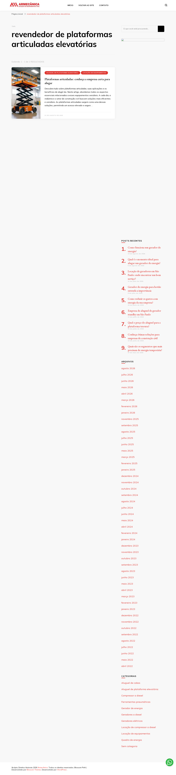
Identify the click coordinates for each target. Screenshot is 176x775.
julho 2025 (127, 438)
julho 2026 (127, 374)
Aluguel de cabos (130, 682)
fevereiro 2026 (129, 406)
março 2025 (128, 457)
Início (70, 5)
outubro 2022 (128, 628)
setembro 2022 (129, 634)
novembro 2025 (130, 418)
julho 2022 (127, 647)
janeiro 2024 (128, 539)
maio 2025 (127, 450)
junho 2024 (127, 514)
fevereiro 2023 (129, 602)
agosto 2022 (128, 640)
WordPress (62, 770)
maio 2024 (127, 520)
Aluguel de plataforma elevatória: (62, 73)
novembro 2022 (130, 621)
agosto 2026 (128, 368)
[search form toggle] (166, 5)
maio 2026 (127, 387)
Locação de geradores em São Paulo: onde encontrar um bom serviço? (144, 275)
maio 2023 (127, 583)
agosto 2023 (128, 571)
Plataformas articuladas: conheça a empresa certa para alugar (77, 81)
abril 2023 (127, 590)
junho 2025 (127, 444)
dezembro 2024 (130, 476)
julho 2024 (127, 507)
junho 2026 (127, 380)
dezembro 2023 (130, 545)
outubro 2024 (128, 488)
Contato (103, 5)
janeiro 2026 (128, 412)
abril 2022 (127, 666)
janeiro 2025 (128, 469)
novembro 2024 (130, 482)
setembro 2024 (129, 495)
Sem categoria (129, 746)
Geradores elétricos (132, 720)
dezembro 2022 (130, 615)
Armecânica (43, 767)
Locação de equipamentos (94, 73)
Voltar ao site (86, 5)
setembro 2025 (129, 425)
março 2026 (128, 399)
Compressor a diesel (132, 695)
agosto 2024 (128, 501)
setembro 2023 (129, 564)
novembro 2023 (130, 552)
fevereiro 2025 (129, 463)
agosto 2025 (128, 431)
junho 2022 (127, 653)
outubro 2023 (128, 558)
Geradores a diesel (131, 714)
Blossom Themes (34, 770)
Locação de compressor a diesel (138, 727)
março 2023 (128, 596)
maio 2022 (127, 659)
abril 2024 (127, 526)
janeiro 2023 (128, 609)
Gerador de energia (132, 708)
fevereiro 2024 (129, 533)
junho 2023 (127, 577)
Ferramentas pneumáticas (135, 701)
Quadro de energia (131, 739)
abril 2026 (127, 393)
